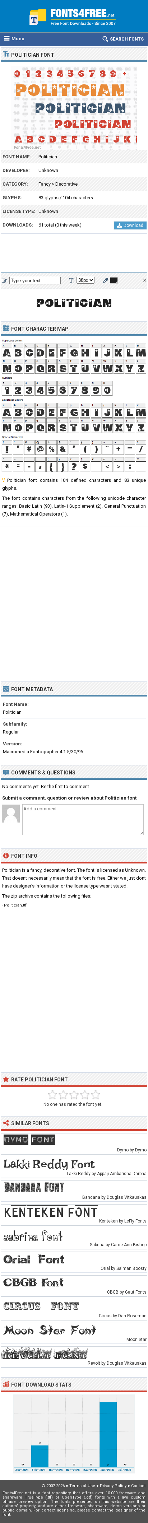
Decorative (66, 184)
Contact (138, 1486)
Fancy (44, 184)
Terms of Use (82, 1486)
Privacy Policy (113, 1486)
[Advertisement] (74, 253)
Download (133, 225)
